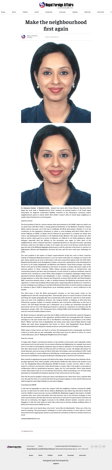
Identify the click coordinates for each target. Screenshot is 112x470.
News (14, 12)
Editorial (87, 12)
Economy (62, 12)
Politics (25, 12)
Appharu (56, 463)
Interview (100, 12)
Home (3, 12)
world (37, 12)
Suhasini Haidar (29, 208)
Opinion (75, 12)
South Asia (48, 12)
